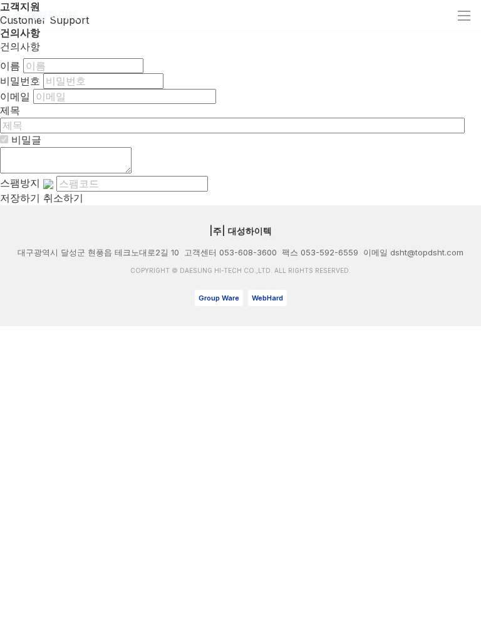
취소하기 (63, 198)
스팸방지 (20, 183)
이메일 (15, 96)
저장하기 (20, 198)
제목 (10, 110)
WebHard (267, 298)
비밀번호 (20, 80)
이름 (10, 65)
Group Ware (219, 298)
